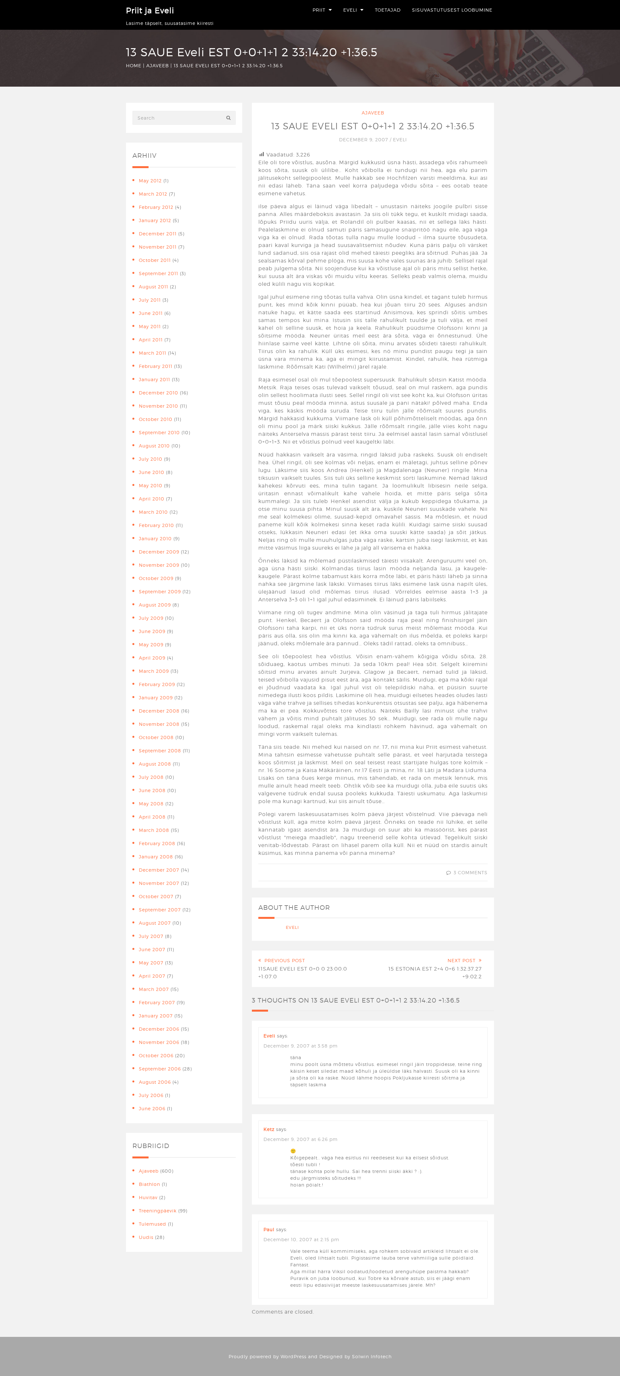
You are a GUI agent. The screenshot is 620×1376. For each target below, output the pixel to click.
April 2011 (151, 339)
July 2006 (151, 1095)
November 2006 (159, 1042)
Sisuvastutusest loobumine (452, 10)
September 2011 (158, 273)
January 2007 (156, 1015)
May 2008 (151, 803)
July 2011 (150, 300)
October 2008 (156, 737)
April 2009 (152, 658)
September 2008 (160, 750)
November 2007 (159, 883)
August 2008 (155, 764)
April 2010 (151, 498)
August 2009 (155, 604)
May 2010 (150, 485)
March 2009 (154, 671)
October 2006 (156, 1055)
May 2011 (150, 326)
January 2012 (155, 220)
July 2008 (151, 777)
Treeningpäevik (158, 1210)
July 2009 (151, 618)
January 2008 (156, 856)
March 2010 (153, 512)
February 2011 (155, 366)
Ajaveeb (157, 65)
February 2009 (157, 684)
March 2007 (154, 989)
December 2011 (158, 233)
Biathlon (149, 1184)
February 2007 (157, 1002)
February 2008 (157, 843)
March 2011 (152, 353)
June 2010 (151, 472)
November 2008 (159, 724)
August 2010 (154, 445)
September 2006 (160, 1068)
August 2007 (155, 923)
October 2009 (156, 578)
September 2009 (160, 591)
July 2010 (150, 459)
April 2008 (152, 817)
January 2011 (154, 379)
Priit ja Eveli (150, 10)
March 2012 (153, 194)
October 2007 (156, 896)
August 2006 (155, 1082)
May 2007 (151, 962)
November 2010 (158, 406)
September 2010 (159, 432)
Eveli (350, 10)
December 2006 (159, 1029)
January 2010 (155, 538)
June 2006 (152, 1108)
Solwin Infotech (372, 1356)
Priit (319, 10)
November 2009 (159, 565)
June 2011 (151, 313)
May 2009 (151, 644)
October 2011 (155, 260)
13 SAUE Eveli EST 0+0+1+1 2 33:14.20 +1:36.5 (373, 126)
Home (133, 65)
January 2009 (156, 697)
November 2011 (158, 247)
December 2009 (159, 551)
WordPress (293, 1356)
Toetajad (388, 10)
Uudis (146, 1237)
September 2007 (160, 909)
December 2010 (158, 392)
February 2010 (156, 525)
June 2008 (152, 790)
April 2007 (152, 976)
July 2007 (151, 936)
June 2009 (152, 631)
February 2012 (156, 207)
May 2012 (150, 180)
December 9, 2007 (364, 139)
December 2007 (159, 870)
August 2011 (153, 286)
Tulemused (152, 1224)
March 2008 (154, 830)
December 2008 (159, 711)
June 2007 (152, 949)
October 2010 (155, 419)
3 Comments (471, 872)
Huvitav (148, 1197)
